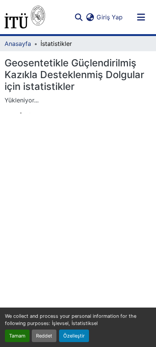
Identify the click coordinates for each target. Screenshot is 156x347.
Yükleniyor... (22, 100)
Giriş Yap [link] (110, 17)
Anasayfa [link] (18, 43)
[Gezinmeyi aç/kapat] (140, 17)
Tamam (17, 336)
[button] (25, 17)
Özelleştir (74, 336)
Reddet (44, 336)
